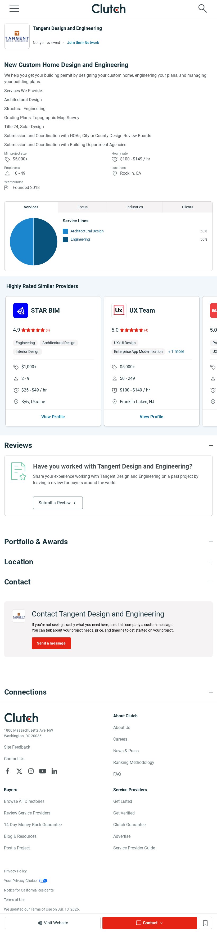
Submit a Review (55, 502)
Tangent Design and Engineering (67, 28)
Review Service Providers (27, 813)
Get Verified (124, 813)
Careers (120, 739)
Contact (150, 922)
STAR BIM (45, 310)
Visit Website (56, 922)
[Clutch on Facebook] (7, 771)
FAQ (117, 774)
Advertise (121, 836)
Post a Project (17, 847)
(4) (48, 330)
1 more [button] (177, 351)
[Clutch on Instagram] (31, 771)
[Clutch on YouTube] (42, 771)
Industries (134, 207)
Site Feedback (17, 747)
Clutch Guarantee (129, 824)
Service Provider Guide (134, 847)
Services (31, 207)
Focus (83, 207)
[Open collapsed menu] (14, 8)
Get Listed (122, 801)
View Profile (53, 416)
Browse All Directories (24, 801)
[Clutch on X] (19, 771)
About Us (121, 727)
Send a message (51, 643)
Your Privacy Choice (20, 881)
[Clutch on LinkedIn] (54, 771)
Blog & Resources (20, 836)
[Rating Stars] (32, 330)
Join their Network (83, 42)
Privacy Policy (15, 871)
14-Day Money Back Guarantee (33, 824)
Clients (187, 207)
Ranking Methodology (133, 762)
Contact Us (14, 758)
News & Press (126, 750)
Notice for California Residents (29, 890)
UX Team (142, 310)
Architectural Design (87, 231)
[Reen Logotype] (20, 310)
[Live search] (202, 8)
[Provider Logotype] (17, 36)
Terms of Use (14, 900)
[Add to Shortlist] (205, 923)
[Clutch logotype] (108, 8)
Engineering (80, 239)
